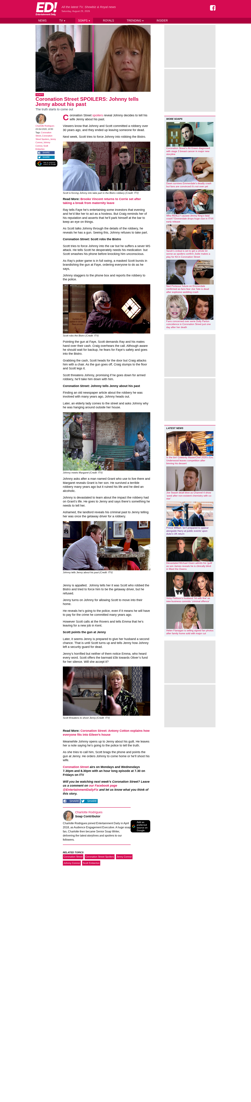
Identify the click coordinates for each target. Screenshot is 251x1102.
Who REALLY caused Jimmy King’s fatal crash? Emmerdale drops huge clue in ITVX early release (189, 218)
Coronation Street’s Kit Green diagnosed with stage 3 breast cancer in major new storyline (188, 151)
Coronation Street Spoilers (99, 856)
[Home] (46, 9)
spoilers (97, 115)
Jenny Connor (124, 856)
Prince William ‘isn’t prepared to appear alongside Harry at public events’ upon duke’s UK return (187, 530)
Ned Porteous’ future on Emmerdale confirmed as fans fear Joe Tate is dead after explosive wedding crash (187, 289)
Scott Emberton (91, 863)
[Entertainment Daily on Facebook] (212, 8)
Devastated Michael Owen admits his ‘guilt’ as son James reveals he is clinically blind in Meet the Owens (189, 566)
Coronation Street (76, 767)
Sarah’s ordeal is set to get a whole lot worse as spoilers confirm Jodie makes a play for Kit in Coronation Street (188, 253)
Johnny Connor (72, 863)
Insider (162, 20)
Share (46, 152)
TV (62, 20)
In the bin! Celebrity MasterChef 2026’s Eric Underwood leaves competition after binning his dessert (189, 460)
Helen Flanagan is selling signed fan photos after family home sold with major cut (189, 632)
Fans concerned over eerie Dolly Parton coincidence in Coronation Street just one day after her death (188, 324)
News (42, 20)
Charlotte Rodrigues (45, 126)
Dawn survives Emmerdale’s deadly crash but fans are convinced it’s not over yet (188, 185)
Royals (108, 20)
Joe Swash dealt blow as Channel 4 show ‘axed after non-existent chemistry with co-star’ (189, 495)
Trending (135, 20)
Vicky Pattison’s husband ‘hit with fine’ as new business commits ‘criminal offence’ (188, 600)
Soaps (84, 20)
